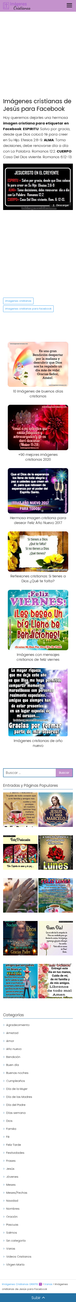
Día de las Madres (19, 1097)
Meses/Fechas (16, 1193)
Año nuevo (14, 1049)
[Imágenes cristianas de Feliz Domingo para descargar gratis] (20, 810)
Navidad (12, 1201)
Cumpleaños (15, 1081)
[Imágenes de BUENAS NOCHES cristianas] (20, 939)
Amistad (12, 1033)
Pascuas (12, 1225)
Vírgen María (15, 1264)
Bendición (13, 1057)
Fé (8, 1137)
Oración (12, 1217)
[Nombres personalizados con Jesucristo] (55, 810)
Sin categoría (16, 1240)
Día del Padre (16, 1105)
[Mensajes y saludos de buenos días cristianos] (55, 939)
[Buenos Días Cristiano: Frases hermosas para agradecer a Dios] (55, 982)
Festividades (15, 1153)
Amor (10, 1041)
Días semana (16, 1113)
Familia (11, 1129)
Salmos (11, 1233)
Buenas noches (17, 1073)
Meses (11, 1185)
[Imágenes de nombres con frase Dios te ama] (20, 896)
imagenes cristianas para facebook (28, 309)
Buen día (12, 1065)
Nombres (12, 1209)
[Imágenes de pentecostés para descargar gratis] (20, 853)
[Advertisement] (38, 56)
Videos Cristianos (18, 1256)
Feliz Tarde (13, 1145)
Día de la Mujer (16, 1089)
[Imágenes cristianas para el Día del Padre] (20, 982)
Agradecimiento (18, 1025)
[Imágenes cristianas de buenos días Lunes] (55, 896)
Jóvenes (12, 1177)
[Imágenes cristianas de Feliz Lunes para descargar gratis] (55, 853)
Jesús (10, 1169)
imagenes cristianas (18, 301)
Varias (10, 1248)
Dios (9, 1121)
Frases (11, 1161)
